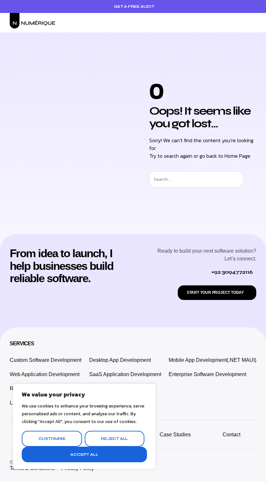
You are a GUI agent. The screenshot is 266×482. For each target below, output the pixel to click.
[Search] (249, 179)
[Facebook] (235, 465)
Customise (52, 438)
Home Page (237, 156)
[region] (84, 426)
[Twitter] (220, 465)
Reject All (114, 438)
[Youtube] (249, 465)
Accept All (84, 454)
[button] (251, 22)
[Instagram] (206, 465)
